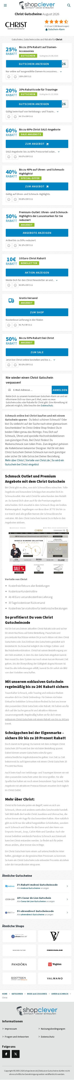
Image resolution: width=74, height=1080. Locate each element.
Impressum (11, 1028)
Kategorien (17, 994)
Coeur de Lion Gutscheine (33, 901)
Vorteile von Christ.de (38, 460)
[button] (9, 76)
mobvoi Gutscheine (30, 888)
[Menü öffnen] (5, 5)
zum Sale (37, 352)
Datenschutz (47, 405)
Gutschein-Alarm (56, 29)
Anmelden (60, 390)
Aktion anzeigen (37, 272)
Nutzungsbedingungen (53, 1028)
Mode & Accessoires (37, 994)
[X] (16, 1054)
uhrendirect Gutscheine (32, 914)
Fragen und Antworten (17, 1036)
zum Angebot (35, 143)
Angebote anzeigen (37, 232)
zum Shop (37, 312)
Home (4, 994)
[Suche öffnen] (69, 5)
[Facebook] (6, 1054)
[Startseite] (37, 5)
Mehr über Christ (14, 460)
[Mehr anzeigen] (60, 71)
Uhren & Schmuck (59, 994)
